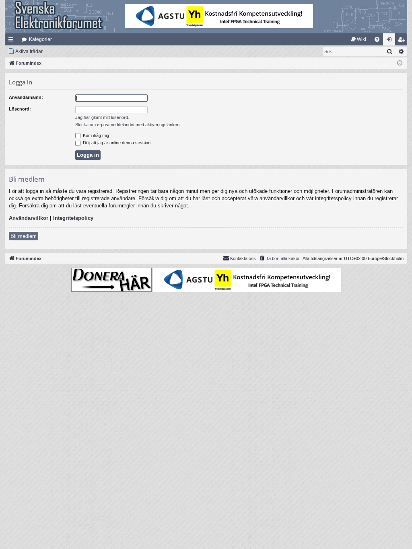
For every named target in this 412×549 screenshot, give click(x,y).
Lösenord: (20, 109)
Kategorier (40, 39)
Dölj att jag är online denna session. (117, 142)
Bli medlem (23, 236)
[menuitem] (358, 39)
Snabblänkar (12, 41)
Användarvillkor (28, 218)
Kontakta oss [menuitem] (243, 258)
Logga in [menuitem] (390, 41)
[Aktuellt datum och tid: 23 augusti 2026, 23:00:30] (399, 63)
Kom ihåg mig (95, 135)
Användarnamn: (26, 97)
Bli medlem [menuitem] (402, 41)
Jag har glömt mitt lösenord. (102, 117)
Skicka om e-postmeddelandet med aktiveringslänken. (128, 124)
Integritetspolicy (73, 218)
